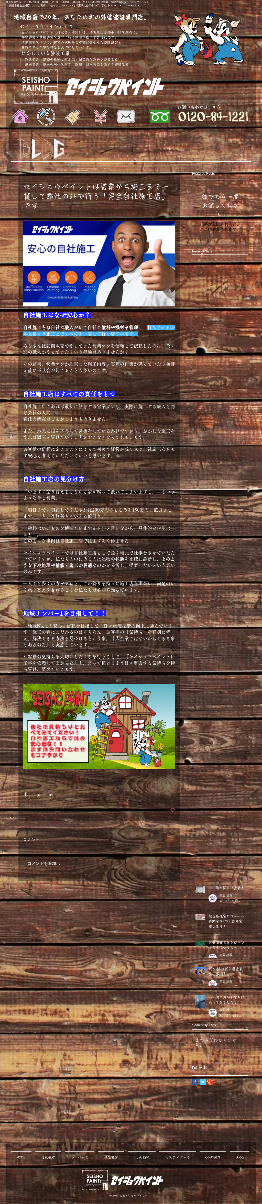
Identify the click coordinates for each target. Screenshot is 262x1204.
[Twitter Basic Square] (203, 1082)
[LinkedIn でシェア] (50, 794)
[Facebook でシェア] (25, 794)
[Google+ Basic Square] (210, 1082)
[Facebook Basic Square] (195, 1082)
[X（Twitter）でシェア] (38, 794)
